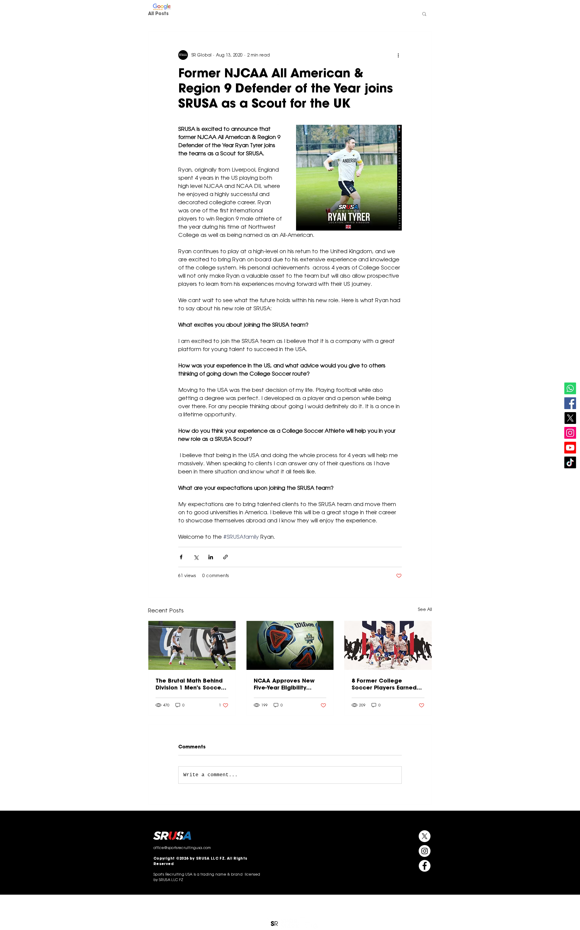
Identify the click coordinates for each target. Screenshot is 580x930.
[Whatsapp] (570, 388)
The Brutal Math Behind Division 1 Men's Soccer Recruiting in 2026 (189, 684)
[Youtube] (570, 448)
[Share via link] (225, 557)
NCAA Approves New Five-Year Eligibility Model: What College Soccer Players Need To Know (288, 684)
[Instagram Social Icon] (570, 433)
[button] (330, 27)
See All (425, 609)
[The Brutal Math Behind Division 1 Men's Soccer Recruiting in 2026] (192, 645)
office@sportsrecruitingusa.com (404, 7)
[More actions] (398, 55)
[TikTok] (570, 462)
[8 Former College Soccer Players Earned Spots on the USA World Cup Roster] (388, 645)
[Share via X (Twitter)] (196, 557)
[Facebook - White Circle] (299, 7)
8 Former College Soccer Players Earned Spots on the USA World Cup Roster (386, 684)
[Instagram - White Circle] (281, 7)
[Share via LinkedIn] (211, 557)
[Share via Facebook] (181, 557)
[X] (570, 418)
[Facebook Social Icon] (570, 403)
